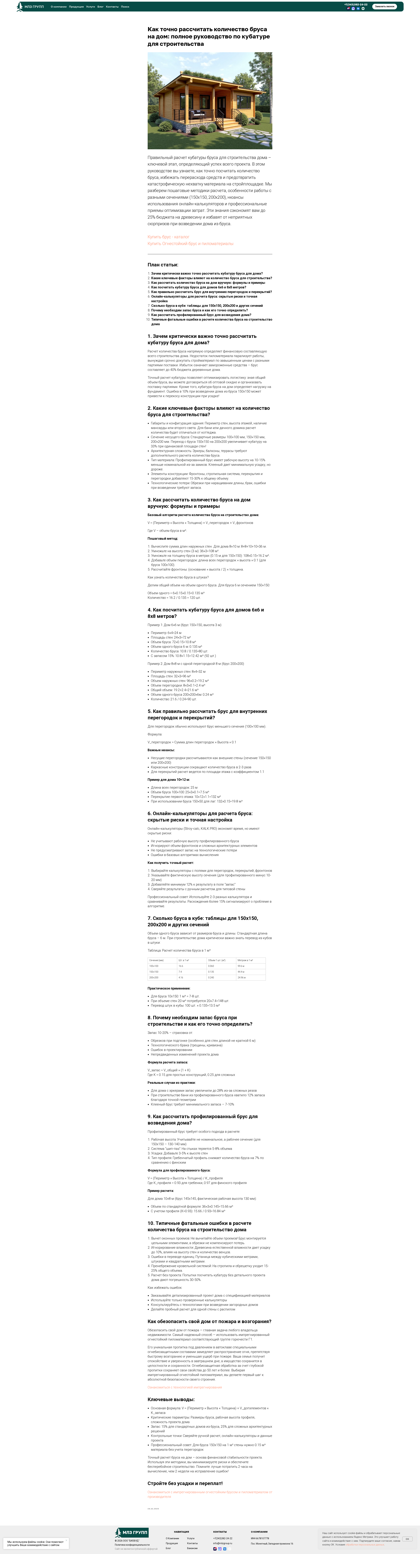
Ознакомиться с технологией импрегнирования (185, 1387)
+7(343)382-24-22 (356, 4)
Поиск (125, 6)
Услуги (90, 6)
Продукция (76, 6)
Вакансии (192, 1548)
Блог (100, 6)
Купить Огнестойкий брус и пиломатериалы (190, 243)
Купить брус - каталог (168, 236)
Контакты (112, 6)
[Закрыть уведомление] (66, 1540)
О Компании (172, 1538)
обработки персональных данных (365, 1544)
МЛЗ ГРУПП (34, 7)
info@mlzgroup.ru (222, 1543)
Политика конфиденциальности (132, 1544)
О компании (59, 6)
